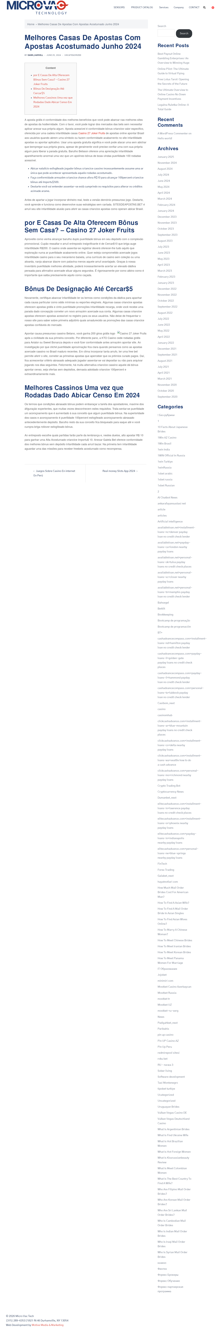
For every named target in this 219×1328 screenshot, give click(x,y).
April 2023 (164, 265)
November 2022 (167, 295)
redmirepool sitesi (169, 1053)
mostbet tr (164, 999)
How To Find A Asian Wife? (173, 903)
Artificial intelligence (170, 521)
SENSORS (119, 7)
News (161, 1017)
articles (162, 515)
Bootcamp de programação (174, 620)
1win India (164, 449)
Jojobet (162, 975)
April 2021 (164, 373)
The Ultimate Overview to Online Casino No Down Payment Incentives (173, 94)
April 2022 (164, 337)
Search (162, 26)
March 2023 (165, 271)
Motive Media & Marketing (47, 1325)
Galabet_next (166, 876)
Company (179, 7)
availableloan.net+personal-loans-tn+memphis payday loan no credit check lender (175, 592)
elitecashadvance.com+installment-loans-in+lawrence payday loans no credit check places (179, 808)
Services (163, 7)
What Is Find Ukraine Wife (173, 1135)
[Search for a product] (204, 7)
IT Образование (167, 969)
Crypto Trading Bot (169, 786)
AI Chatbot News (167, 497)
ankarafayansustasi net (172, 503)
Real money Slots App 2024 (118, 471)
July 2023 (163, 247)
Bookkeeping (165, 614)
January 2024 (166, 211)
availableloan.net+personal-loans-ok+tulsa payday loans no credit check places (175, 562)
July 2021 (163, 367)
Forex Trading (166, 870)
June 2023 (164, 253)
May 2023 (163, 259)
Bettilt (161, 608)
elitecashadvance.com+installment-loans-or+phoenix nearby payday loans (179, 823)
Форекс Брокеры (168, 1275)
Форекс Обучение (169, 1281)
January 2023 (166, 283)
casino (162, 709)
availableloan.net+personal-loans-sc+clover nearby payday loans (175, 577)
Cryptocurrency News (171, 792)
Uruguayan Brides (168, 1107)
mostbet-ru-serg (168, 1011)
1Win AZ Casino (167, 437)
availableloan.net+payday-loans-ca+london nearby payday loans (174, 547)
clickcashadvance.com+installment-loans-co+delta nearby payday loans (179, 745)
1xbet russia (165, 479)
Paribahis (163, 1029)
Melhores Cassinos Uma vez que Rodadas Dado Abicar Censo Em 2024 (53, 102)
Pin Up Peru (165, 1047)
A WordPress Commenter (173, 133)
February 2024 (166, 205)
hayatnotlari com (168, 882)
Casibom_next (166, 703)
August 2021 (165, 361)
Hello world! (165, 138)
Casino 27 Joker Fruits (91, 133)
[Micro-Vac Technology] (37, 7)
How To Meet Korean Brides (174, 952)
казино (162, 1263)
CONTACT (194, 7)
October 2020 (166, 391)
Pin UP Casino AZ (168, 1041)
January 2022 (166, 343)
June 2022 (164, 325)
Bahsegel (163, 602)
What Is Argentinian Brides (174, 1129)
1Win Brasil (164, 443)
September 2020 (167, 397)
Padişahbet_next (168, 1023)
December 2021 (167, 349)
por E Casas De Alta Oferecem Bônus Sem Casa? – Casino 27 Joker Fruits (51, 80)
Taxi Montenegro (168, 1083)
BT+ (160, 632)
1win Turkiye (165, 461)
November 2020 (167, 385)
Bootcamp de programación (174, 626)
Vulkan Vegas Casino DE (172, 1113)
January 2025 (166, 157)
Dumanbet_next (167, 797)
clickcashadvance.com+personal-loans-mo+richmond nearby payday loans (178, 775)
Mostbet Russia (167, 993)
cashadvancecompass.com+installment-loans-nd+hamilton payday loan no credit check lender (182, 643)
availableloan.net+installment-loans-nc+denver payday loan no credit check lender (176, 532)
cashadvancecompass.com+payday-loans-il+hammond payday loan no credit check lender (180, 678)
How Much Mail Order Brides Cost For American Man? (173, 892)
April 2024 (164, 193)
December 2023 (167, 217)
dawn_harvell (35, 55)
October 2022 (166, 301)
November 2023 (167, 223)
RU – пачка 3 (165, 1065)
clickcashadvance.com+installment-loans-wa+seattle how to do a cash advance (179, 760)
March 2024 (165, 199)
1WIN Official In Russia (171, 455)
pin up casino (165, 1035)
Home (30, 24)
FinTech (162, 864)
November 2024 (167, 163)
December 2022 (167, 289)
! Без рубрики (166, 415)
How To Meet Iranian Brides (174, 946)
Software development (171, 1077)
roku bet (162, 1059)
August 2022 (165, 313)
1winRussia (164, 467)
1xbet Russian (166, 485)
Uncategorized (73, 55)
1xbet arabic (165, 473)
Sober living (165, 1071)
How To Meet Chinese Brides (175, 940)
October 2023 (166, 229)
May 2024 (163, 187)
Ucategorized (166, 1095)
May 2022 (163, 331)
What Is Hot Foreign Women (174, 1152)
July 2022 (163, 319)
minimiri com (165, 981)
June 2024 (164, 181)
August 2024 (165, 169)
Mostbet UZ (165, 1005)
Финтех (162, 1269)
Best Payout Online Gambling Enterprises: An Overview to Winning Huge (173, 58)
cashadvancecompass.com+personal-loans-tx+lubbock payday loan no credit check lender (181, 693)
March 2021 (165, 379)
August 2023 (165, 241)
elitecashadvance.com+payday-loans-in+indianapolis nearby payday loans (177, 838)
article (161, 509)
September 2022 (167, 306)
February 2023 (166, 277)
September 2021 (167, 355)
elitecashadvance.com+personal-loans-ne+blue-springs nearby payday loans (178, 853)
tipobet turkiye (166, 1089)
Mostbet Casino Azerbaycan (174, 987)
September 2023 (167, 235)
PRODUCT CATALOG (142, 7)
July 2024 (163, 175)
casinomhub (165, 715)
